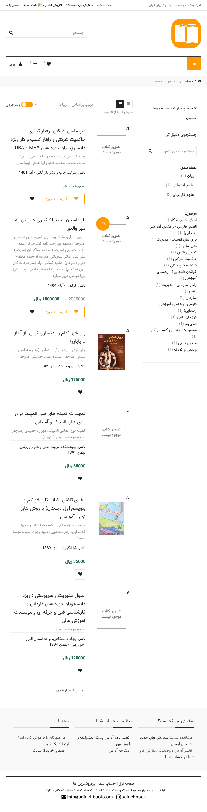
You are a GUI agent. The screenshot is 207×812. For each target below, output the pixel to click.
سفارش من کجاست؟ (79, 4)
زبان (187, 175)
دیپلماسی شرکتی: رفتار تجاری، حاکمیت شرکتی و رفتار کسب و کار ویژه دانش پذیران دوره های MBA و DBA (48, 139)
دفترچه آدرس (119, 750)
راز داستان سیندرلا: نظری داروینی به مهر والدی (50, 224)
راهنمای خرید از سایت (50, 750)
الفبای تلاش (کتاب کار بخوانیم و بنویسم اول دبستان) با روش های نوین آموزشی (52, 508)
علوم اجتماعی (180, 185)
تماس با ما (13, 4)
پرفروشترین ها (84, 783)
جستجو (188, 81)
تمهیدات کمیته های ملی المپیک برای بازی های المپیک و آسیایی (50, 417)
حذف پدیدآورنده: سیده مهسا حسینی (175, 113)
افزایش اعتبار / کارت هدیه (42, 5)
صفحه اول (126, 783)
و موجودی (13, 105)
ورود (12, 64)
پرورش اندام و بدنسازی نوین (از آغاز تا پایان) (49, 337)
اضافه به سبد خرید (59, 199)
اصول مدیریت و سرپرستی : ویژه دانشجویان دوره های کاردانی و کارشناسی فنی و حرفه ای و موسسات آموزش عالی (49, 608)
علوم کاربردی (180, 194)
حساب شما (104, 4)
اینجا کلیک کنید (57, 744)
